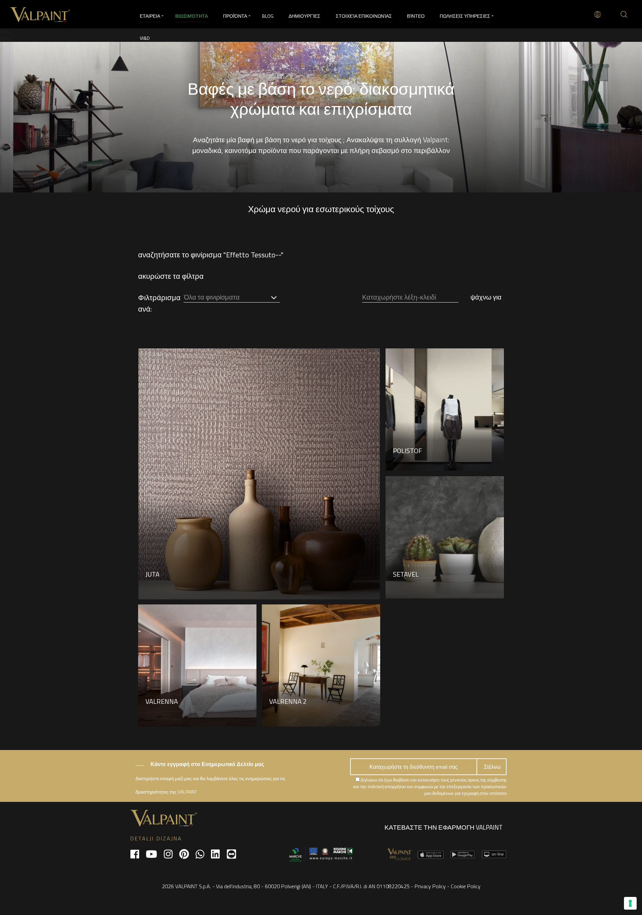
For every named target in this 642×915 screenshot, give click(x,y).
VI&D (145, 37)
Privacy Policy (430, 886)
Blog (268, 15)
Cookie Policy (465, 886)
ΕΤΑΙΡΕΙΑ (150, 15)
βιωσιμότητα (191, 15)
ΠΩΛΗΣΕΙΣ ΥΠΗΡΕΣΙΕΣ (465, 15)
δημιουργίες (304, 15)
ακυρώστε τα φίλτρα (171, 276)
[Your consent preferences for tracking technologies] (630, 903)
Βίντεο (416, 15)
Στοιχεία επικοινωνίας (364, 15)
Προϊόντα (235, 15)
